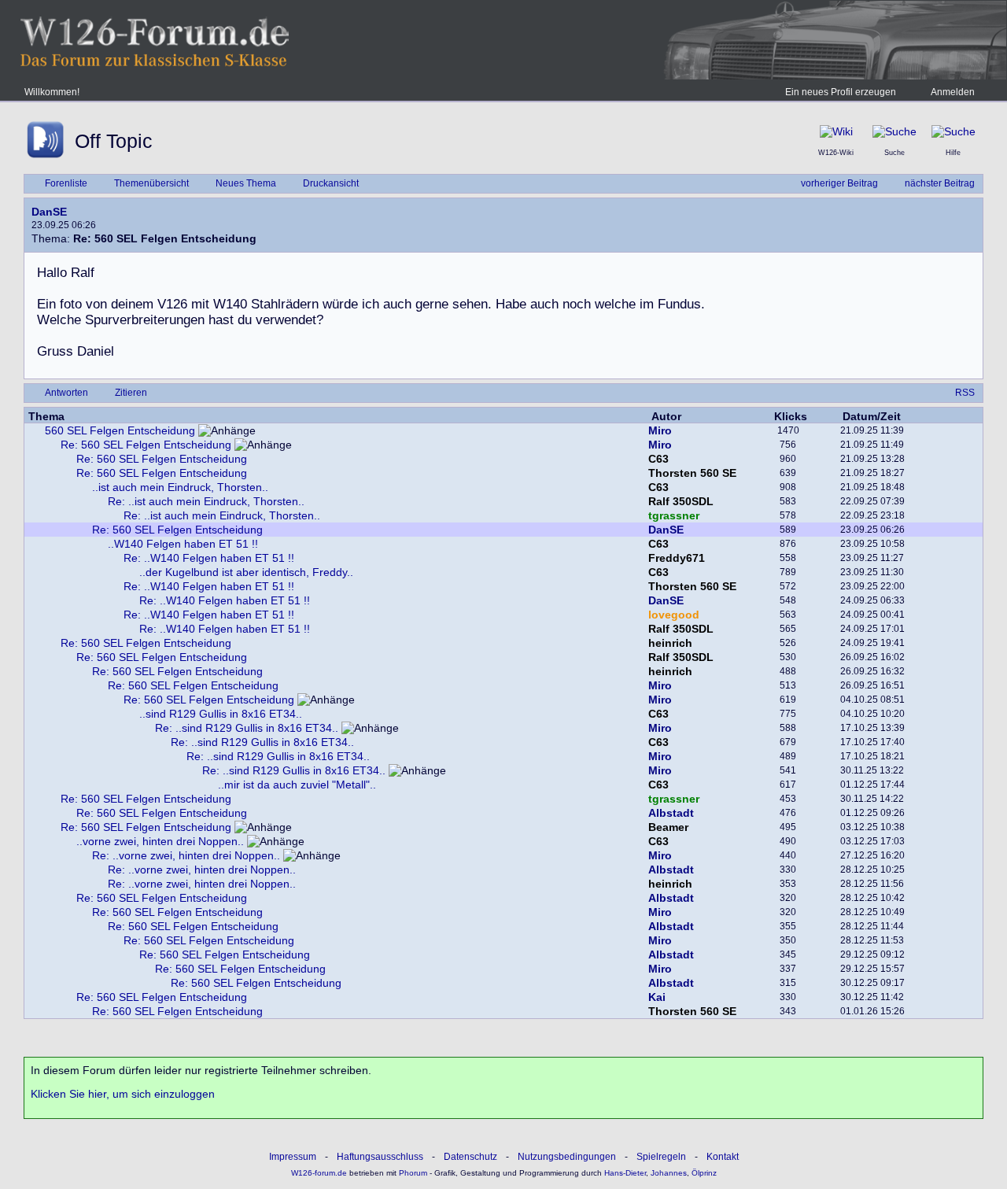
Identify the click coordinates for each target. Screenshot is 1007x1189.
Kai (657, 997)
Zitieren (131, 392)
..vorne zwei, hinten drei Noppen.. (160, 841)
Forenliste (66, 183)
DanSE (49, 211)
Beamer (668, 827)
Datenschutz (470, 1156)
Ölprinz (704, 1173)
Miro (660, 430)
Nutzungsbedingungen (567, 1156)
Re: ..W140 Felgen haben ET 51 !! (209, 558)
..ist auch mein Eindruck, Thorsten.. (180, 487)
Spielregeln (661, 1156)
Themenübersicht (151, 183)
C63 (658, 458)
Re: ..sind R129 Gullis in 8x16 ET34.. (246, 728)
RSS (965, 392)
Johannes (669, 1173)
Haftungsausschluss (380, 1156)
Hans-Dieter (625, 1173)
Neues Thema (246, 183)
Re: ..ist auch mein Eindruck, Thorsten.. (206, 501)
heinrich (670, 643)
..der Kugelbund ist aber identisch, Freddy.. (246, 572)
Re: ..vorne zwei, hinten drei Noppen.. (186, 855)
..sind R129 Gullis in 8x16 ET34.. (220, 713)
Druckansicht (331, 183)
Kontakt (722, 1156)
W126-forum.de (319, 1173)
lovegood (673, 614)
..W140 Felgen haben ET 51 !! (183, 543)
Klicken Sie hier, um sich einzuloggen (123, 1093)
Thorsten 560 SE (692, 473)
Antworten (66, 392)
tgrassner (673, 515)
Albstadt (671, 813)
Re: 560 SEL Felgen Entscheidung (146, 444)
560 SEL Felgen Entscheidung (120, 430)
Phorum (412, 1173)
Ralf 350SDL (681, 501)
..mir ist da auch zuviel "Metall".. (297, 784)
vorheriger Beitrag (839, 183)
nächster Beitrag (940, 183)
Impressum (292, 1156)
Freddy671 (676, 558)
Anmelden (953, 92)
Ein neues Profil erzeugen (840, 92)
